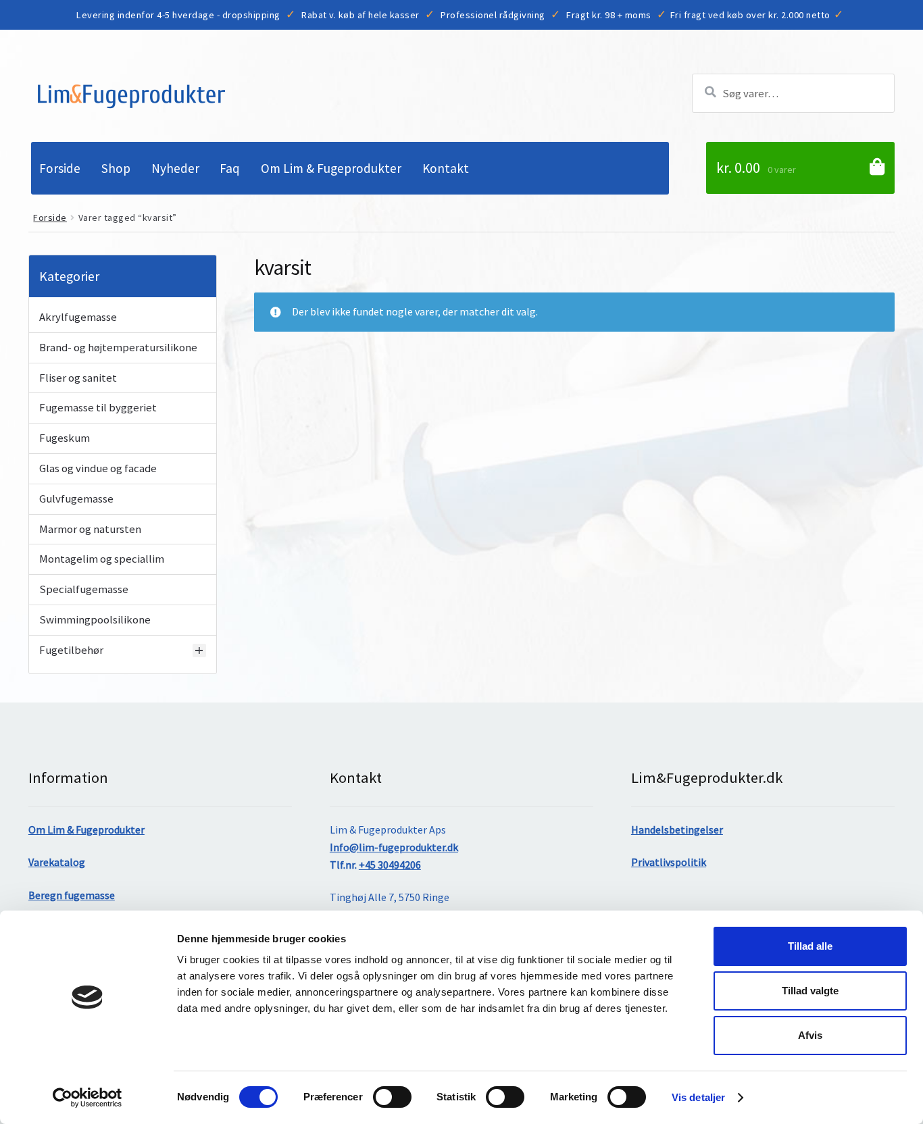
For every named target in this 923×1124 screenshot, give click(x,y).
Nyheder (175, 168)
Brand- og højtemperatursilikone (118, 348)
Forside (59, 168)
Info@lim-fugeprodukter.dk (394, 847)
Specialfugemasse (83, 589)
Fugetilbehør (71, 650)
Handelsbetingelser (677, 829)
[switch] (392, 1097)
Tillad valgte (810, 990)
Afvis (810, 1035)
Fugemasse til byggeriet (98, 408)
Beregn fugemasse (71, 895)
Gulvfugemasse (76, 499)
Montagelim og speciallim (101, 559)
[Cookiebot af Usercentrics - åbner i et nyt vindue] (87, 1098)
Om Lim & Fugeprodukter (331, 168)
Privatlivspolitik (668, 862)
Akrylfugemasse (78, 317)
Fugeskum (64, 438)
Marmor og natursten (90, 529)
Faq (230, 168)
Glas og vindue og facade (98, 469)
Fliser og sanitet (78, 378)
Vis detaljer (698, 1097)
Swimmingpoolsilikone (95, 620)
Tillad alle (810, 946)
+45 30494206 (390, 864)
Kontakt (445, 168)
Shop (115, 168)
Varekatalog (56, 862)
